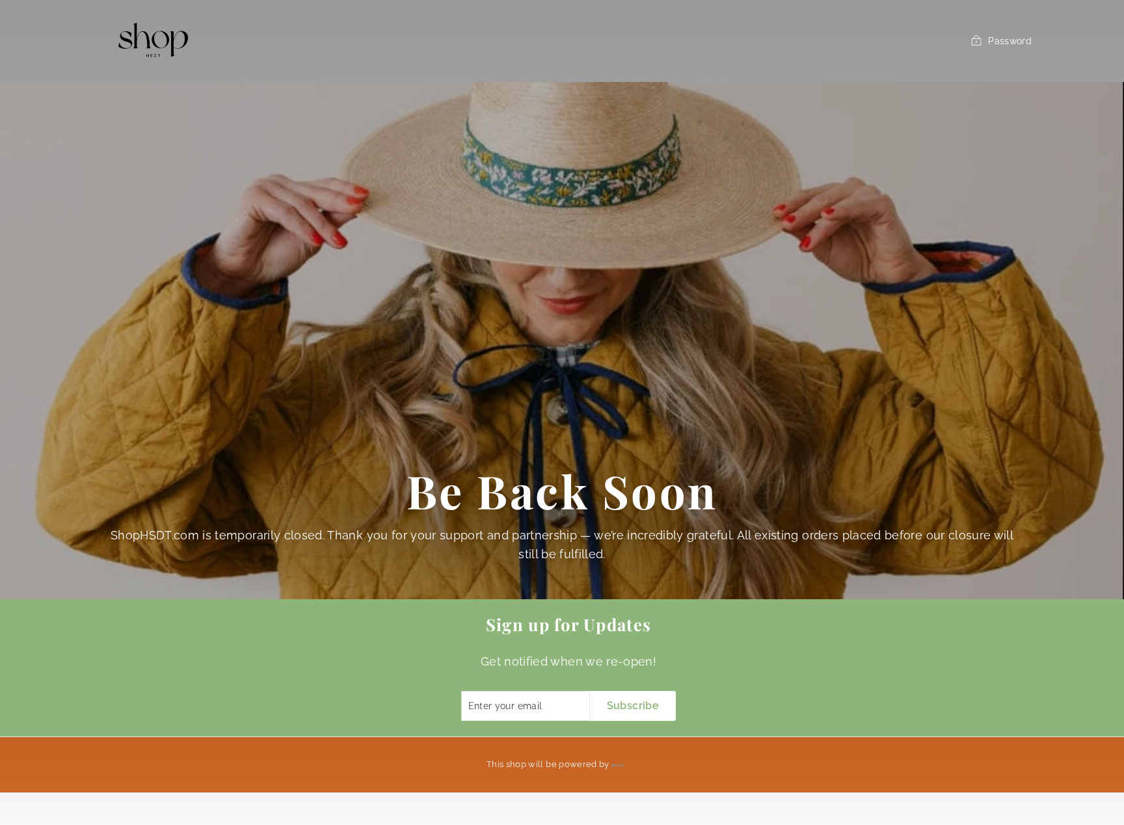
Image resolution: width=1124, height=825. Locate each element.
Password (1010, 41)
